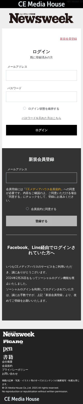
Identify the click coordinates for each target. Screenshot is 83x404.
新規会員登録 (68, 39)
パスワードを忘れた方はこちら (41, 118)
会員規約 (7, 365)
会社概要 (7, 361)
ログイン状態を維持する (43, 108)
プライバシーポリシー (15, 369)
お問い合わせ (10, 373)
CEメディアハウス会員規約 (43, 189)
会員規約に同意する (43, 209)
